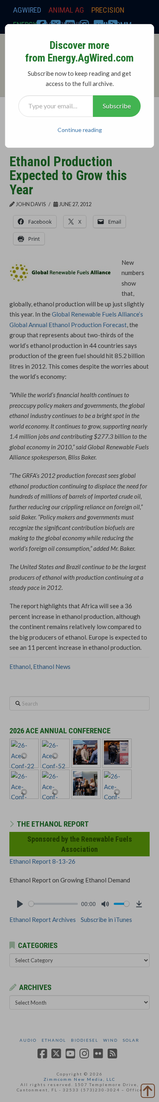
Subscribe (117, 106)
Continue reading (79, 129)
